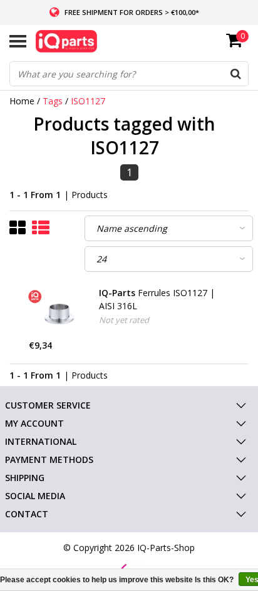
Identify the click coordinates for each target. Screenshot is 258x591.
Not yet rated (124, 319)
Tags (53, 101)
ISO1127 (88, 101)
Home (21, 101)
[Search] (235, 73)
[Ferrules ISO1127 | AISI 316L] (59, 312)
